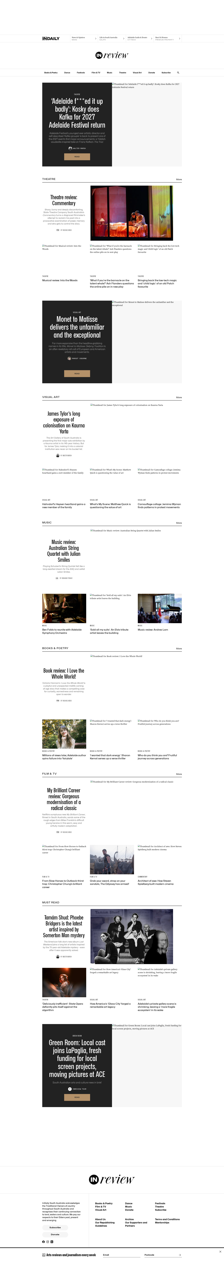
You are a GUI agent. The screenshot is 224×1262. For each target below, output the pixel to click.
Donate (151, 72)
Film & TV (96, 72)
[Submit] (179, 1255)
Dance (67, 72)
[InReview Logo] (112, 55)
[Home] (56, 39)
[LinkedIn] (52, 1241)
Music (109, 72)
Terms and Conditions (167, 1219)
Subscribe (166, 72)
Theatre (122, 72)
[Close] (220, 1251)
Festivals (81, 72)
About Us (100, 1219)
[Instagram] (47, 1241)
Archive (129, 1219)
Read (77, 157)
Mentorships (162, 1222)
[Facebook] (43, 1241)
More (179, 179)
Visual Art (137, 72)
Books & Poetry (51, 72)
